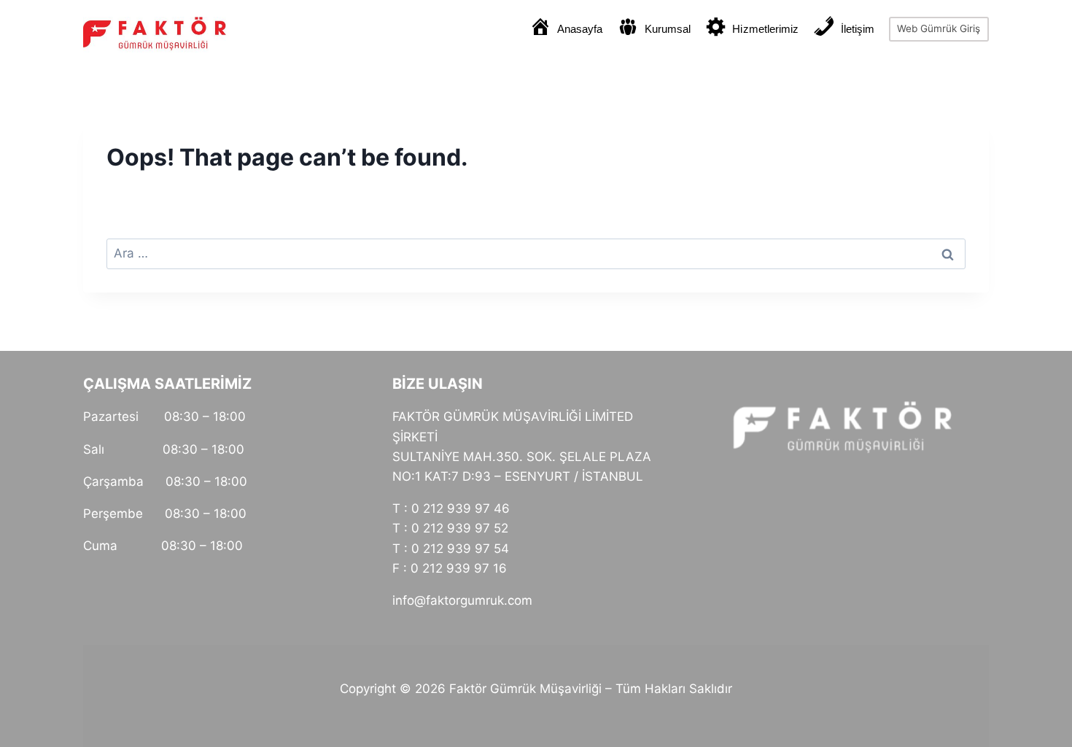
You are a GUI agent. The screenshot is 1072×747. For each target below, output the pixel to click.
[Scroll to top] (1051, 686)
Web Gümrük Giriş (938, 28)
